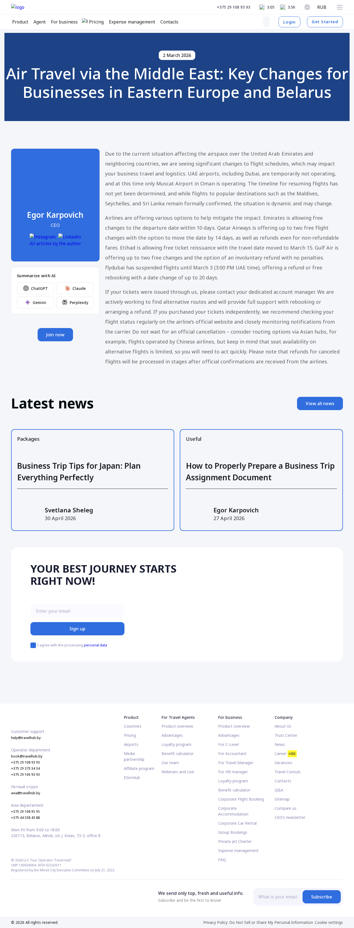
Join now (55, 335)
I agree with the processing (72, 645)
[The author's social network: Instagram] (43, 236)
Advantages (172, 735)
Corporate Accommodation (233, 811)
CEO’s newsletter (290, 817)
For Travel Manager (235, 762)
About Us (283, 726)
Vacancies (283, 762)
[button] (339, 7)
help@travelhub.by (26, 737)
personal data (95, 645)
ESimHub (132, 777)
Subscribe (321, 897)
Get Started (325, 21)
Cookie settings (329, 922)
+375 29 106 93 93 (25, 774)
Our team (170, 762)
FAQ (222, 859)
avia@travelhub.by (25, 793)
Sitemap (282, 799)
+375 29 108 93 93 (233, 7)
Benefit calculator (178, 753)
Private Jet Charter (235, 841)
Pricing (130, 735)
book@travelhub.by (26, 756)
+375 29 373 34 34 (25, 768)
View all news (320, 403)
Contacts (283, 780)
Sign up (77, 629)
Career (285, 753)
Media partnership (134, 756)
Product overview (177, 726)
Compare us (285, 808)
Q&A (279, 790)
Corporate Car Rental (237, 823)
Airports (131, 744)
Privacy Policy (215, 922)
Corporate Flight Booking (241, 799)
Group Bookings (232, 832)
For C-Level (228, 744)
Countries (132, 726)
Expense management (238, 850)
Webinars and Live (178, 771)
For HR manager (233, 771)
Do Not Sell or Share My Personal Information (271, 922)
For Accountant (232, 753)
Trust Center (286, 735)
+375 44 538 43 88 (25, 817)
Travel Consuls (288, 771)
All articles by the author (55, 243)
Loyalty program (176, 744)
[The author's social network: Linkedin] (69, 236)
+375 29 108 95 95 (25, 811)
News (280, 744)
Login (289, 22)
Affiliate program (139, 768)
